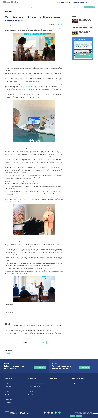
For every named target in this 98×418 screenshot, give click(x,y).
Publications (9, 386)
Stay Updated (79, 7)
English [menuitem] (87, 2)
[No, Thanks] (96, 416)
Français (42, 342)
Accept (72, 415)
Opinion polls (9, 402)
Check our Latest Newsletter (82, 55)
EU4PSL (7, 325)
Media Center (24, 7)
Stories (10, 11)
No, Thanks (78, 415)
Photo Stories (9, 399)
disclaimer (78, 413)
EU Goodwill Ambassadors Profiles (36, 386)
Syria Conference (32, 394)
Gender (8, 353)
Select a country (88, 6)
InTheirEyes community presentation (36, 383)
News (7, 381)
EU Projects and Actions (65, 7)
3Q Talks (7, 394)
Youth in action (44, 7)
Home (6, 11)
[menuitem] (88, 2)
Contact (82, 2)
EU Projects (30, 391)
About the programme (61, 2)
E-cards (7, 391)
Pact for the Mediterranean (73, 2)
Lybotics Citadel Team (25, 86)
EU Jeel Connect (31, 381)
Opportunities (34, 7)
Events (7, 383)
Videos (7, 397)
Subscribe (39, 367)
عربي (32, 342)
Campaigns (53, 7)
